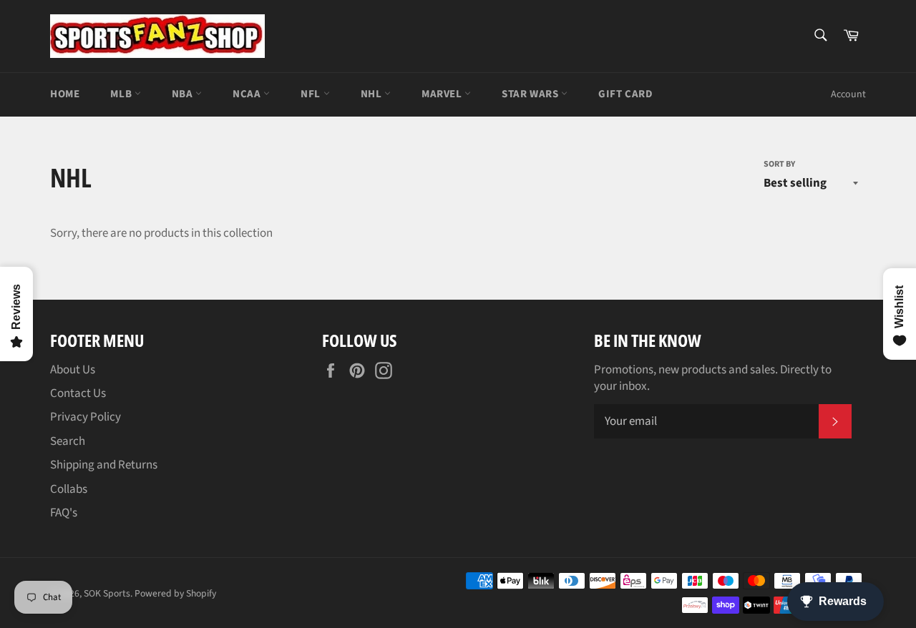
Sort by (779, 164)
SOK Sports (107, 593)
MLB (122, 94)
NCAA (248, 94)
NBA (183, 94)
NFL (312, 94)
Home (64, 94)
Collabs (68, 489)
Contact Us (78, 393)
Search (67, 441)
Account (848, 94)
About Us (72, 369)
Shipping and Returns (103, 465)
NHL (372, 94)
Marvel (443, 94)
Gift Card (625, 94)
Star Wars (531, 94)
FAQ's (63, 512)
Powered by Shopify (175, 593)
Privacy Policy (85, 417)
